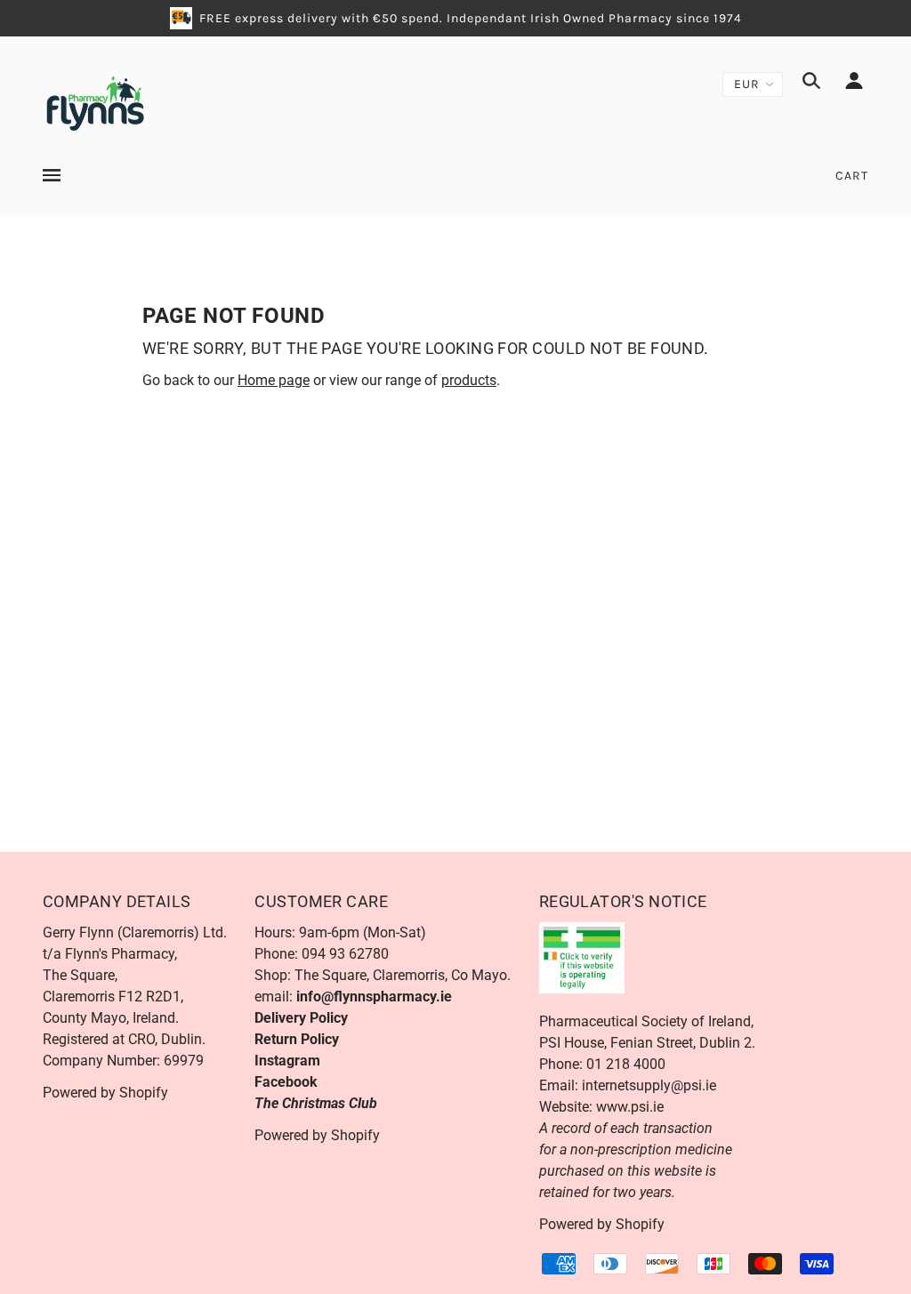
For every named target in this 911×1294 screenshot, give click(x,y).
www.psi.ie (630, 1106)
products (468, 380)
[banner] (95, 101)
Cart (851, 175)
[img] (811, 83)
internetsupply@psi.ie (649, 1085)
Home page (274, 380)
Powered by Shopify (105, 1092)
